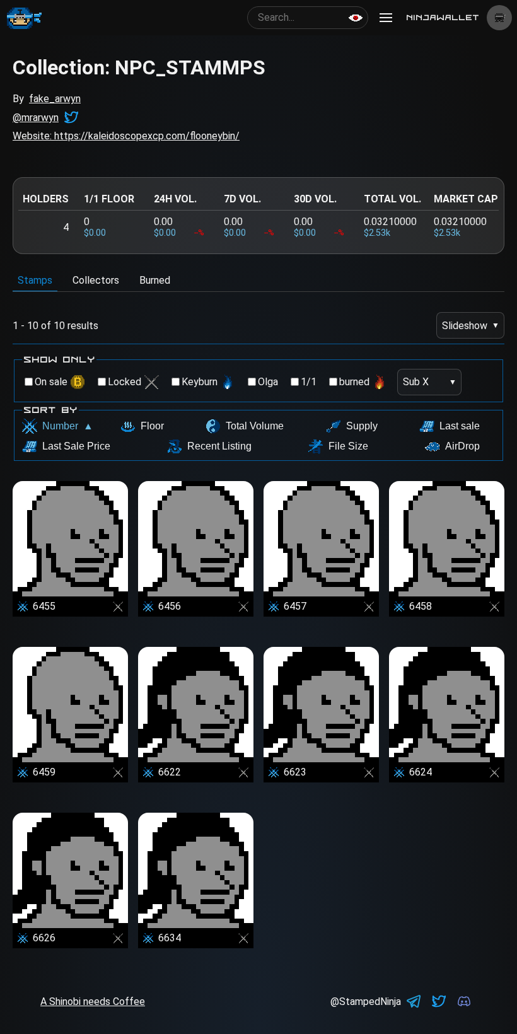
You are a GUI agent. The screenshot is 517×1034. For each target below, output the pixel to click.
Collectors (96, 280)
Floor (152, 426)
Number (67, 426)
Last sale (459, 426)
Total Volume (255, 426)
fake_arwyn (55, 99)
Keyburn (200, 382)
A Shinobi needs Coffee (92, 1002)
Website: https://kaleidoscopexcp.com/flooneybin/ (126, 136)
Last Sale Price (76, 446)
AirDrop (462, 446)
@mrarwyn (36, 118)
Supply (362, 426)
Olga (268, 382)
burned (354, 382)
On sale (51, 382)
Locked (124, 382)
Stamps (35, 280)
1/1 (309, 382)
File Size (348, 446)
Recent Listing (219, 446)
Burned (154, 280)
